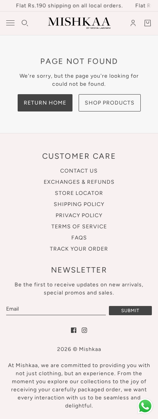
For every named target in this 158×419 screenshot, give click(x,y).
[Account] (133, 23)
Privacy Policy (79, 215)
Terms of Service (79, 226)
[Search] (25, 23)
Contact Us (79, 171)
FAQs (79, 237)
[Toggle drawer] (10, 22)
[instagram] (84, 330)
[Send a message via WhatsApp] (145, 406)
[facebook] (73, 330)
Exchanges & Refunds (79, 182)
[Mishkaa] (79, 23)
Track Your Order (79, 249)
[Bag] (147, 23)
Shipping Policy (79, 204)
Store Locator (79, 193)
